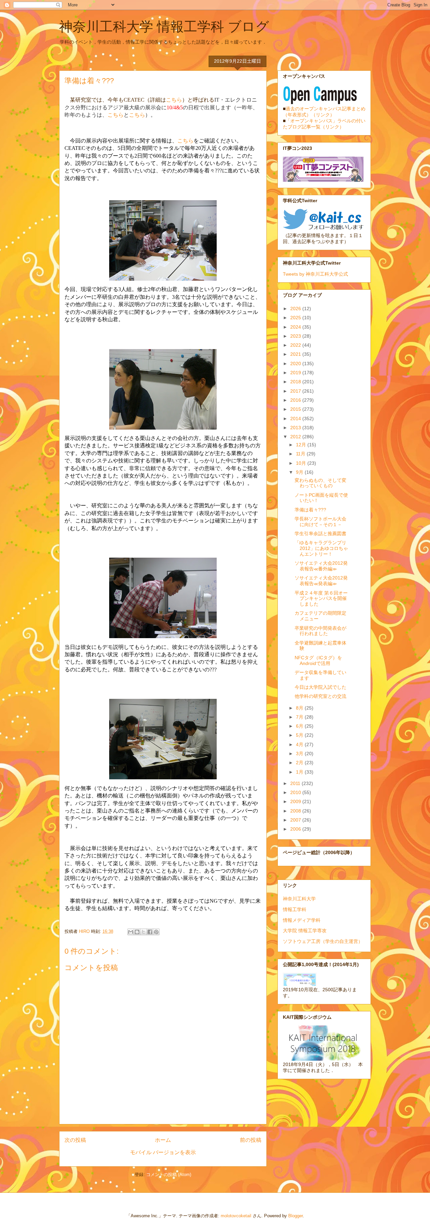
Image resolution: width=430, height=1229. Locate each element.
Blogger (295, 1215)
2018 (296, 381)
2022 (296, 345)
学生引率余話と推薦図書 (320, 533)
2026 (296, 308)
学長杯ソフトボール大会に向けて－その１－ (320, 521)
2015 (296, 409)
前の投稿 (250, 1140)
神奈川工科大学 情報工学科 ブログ (164, 26)
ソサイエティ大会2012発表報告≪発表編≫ (321, 580)
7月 (300, 717)
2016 (296, 400)
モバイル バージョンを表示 (163, 1152)
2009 (296, 801)
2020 (296, 363)
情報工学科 (294, 909)
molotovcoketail (236, 1215)
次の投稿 (75, 1140)
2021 (296, 354)
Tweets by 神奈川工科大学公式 (315, 274)
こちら (174, 100)
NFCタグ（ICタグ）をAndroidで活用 (318, 660)
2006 (296, 829)
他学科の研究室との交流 (320, 696)
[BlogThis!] (137, 932)
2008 (296, 811)
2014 (296, 418)
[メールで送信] (130, 932)
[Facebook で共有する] (149, 932)
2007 (296, 820)
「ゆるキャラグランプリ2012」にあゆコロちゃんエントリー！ (321, 548)
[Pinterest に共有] (156, 932)
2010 (296, 792)
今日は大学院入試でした (320, 687)
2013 (296, 427)
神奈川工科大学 (299, 898)
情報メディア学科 (301, 920)
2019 (296, 372)
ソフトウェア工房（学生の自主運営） (323, 941)
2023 (296, 336)
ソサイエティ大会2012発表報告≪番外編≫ (321, 565)
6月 (300, 726)
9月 (300, 472)
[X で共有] (143, 932)
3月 (300, 753)
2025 (296, 317)
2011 (296, 783)
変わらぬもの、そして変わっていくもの (320, 483)
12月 (301, 444)
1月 (300, 772)
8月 (300, 708)
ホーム (163, 1140)
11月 (301, 453)
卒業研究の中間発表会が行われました (320, 630)
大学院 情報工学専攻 (305, 930)
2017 (296, 391)
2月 (300, 762)
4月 (300, 744)
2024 (296, 327)
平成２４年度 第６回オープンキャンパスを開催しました (321, 598)
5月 (300, 735)
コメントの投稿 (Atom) (168, 1174)
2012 (296, 436)
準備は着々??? (310, 509)
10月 (301, 463)
